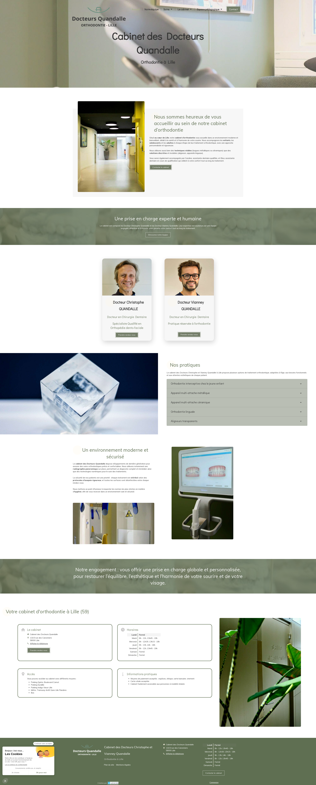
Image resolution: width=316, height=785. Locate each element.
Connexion (214, 782)
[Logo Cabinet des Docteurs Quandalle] (99, 27)
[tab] (237, 383)
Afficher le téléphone (39, 643)
